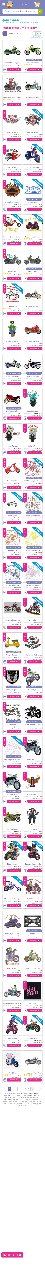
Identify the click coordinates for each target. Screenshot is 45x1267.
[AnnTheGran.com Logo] (10, 4)
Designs (15, 19)
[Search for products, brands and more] (40, 11)
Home (5, 19)
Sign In (24, 4)
